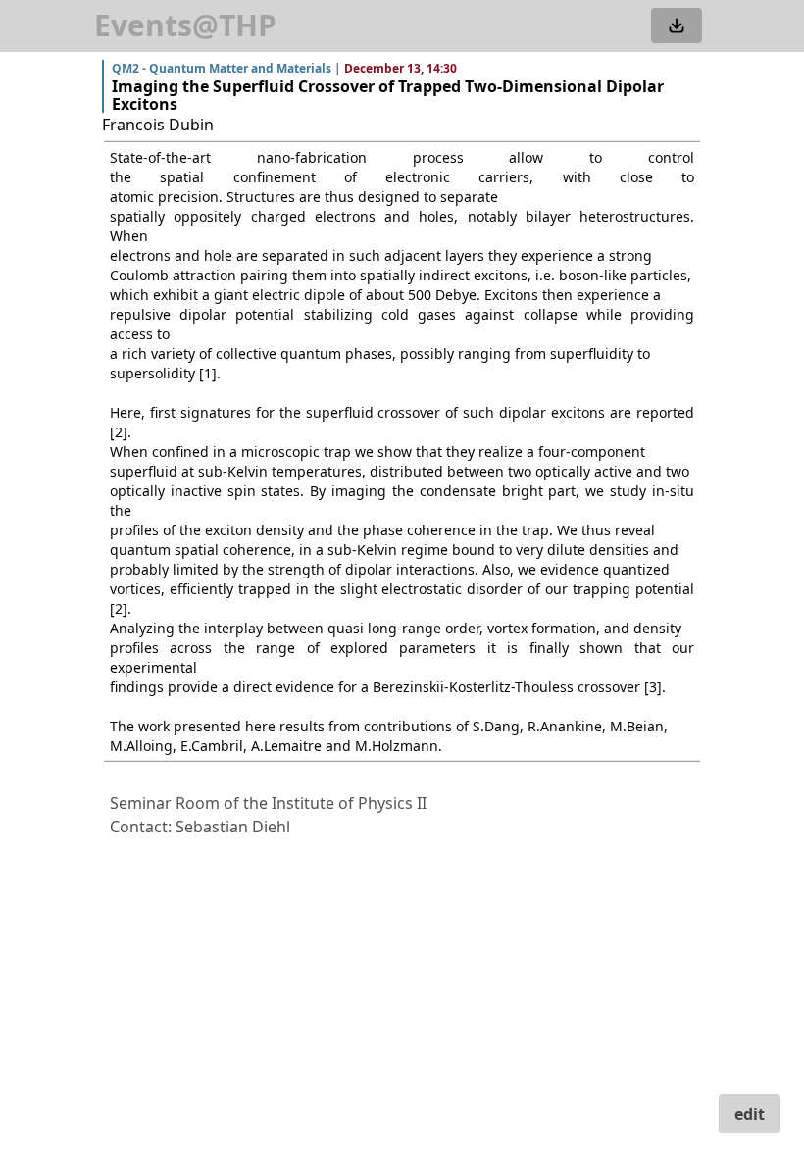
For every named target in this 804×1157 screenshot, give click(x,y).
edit (749, 1114)
